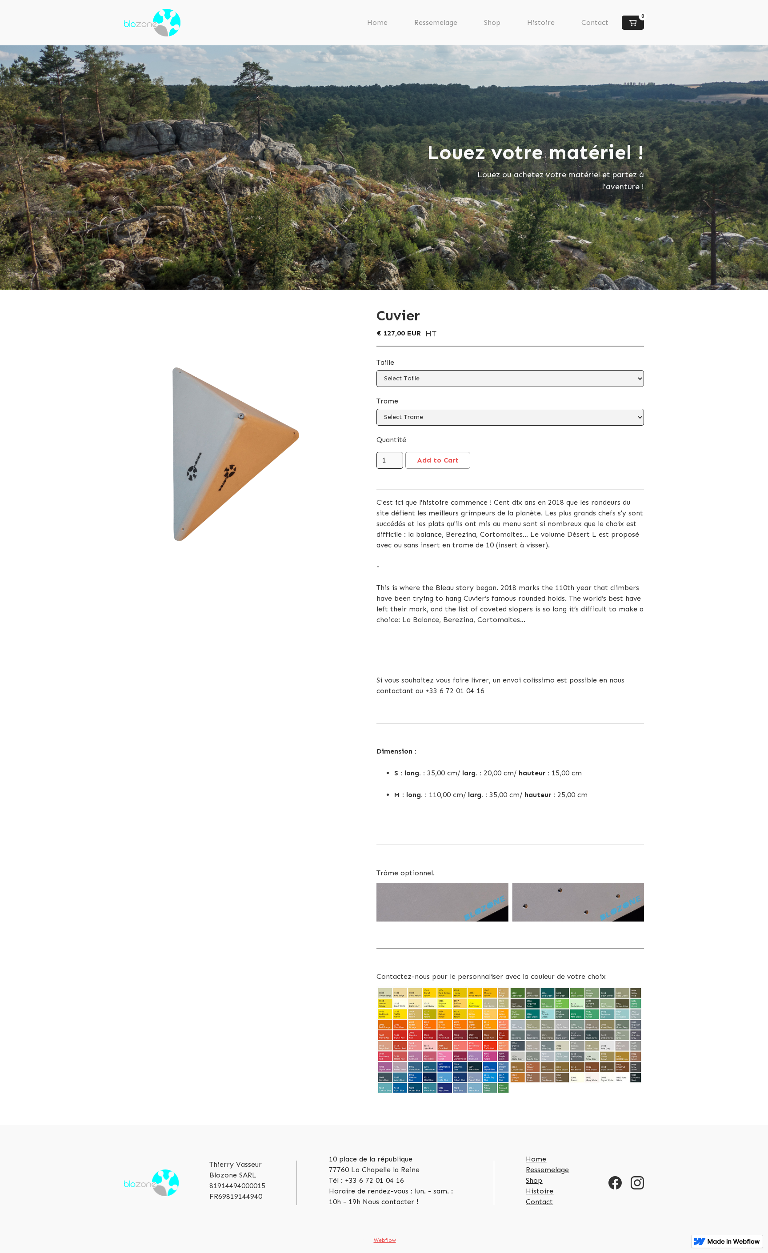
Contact (594, 22)
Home (377, 22)
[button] (633, 23)
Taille (385, 362)
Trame (387, 401)
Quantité (391, 439)
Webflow (385, 1240)
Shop (492, 22)
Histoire (541, 22)
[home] (152, 22)
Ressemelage (435, 22)
